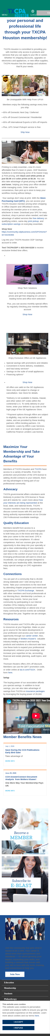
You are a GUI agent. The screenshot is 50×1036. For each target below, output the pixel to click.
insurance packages (35, 691)
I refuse (18, 1028)
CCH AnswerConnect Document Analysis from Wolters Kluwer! (21, 778)
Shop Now (27, 314)
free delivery (38, 218)
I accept (18, 1022)
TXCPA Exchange (25, 590)
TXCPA (38, 469)
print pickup (33, 221)
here (10, 672)
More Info (10, 761)
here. (37, 1016)
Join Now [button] (15, 974)
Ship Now (25, 132)
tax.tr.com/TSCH (27, 670)
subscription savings (11, 224)
